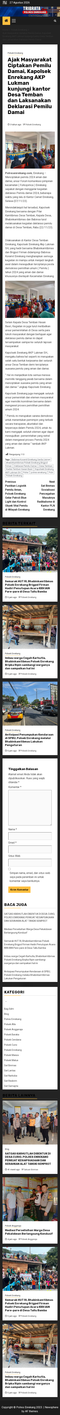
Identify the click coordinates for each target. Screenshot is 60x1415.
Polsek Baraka (11, 1034)
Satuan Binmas (31, 1169)
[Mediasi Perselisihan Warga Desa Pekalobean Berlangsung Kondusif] (30, 1199)
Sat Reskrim (10, 1081)
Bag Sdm (9, 1008)
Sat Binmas (10, 1065)
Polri (51, 472)
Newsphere (51, 1407)
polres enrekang (38, 472)
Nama (12, 829)
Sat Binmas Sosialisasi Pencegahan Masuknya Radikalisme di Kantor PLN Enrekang (46, 495)
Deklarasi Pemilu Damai (25, 466)
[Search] (55, 21)
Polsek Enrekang (15, 53)
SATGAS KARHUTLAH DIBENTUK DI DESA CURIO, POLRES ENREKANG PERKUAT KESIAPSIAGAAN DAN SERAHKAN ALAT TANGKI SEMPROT (29, 917)
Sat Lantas (10, 1070)
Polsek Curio (10, 1044)
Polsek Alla (10, 1024)
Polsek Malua (11, 1060)
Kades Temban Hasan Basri (19, 469)
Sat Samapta (11, 1086)
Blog (6, 1014)
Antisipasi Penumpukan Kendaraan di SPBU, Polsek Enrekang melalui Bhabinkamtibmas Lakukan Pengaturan (29, 739)
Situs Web (14, 855)
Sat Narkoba (10, 1075)
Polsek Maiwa (11, 1055)
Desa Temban (45, 466)
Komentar (14, 787)
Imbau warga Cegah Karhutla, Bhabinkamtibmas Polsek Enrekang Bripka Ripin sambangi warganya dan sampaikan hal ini (29, 663)
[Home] (6, 21)
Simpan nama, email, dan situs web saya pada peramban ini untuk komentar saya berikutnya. (30, 877)
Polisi (25, 472)
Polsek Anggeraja (13, 1029)
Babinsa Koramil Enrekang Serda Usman (31, 459)
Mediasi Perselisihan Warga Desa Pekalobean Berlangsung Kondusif (29, 1232)
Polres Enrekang (12, 1019)
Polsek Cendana (12, 1039)
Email (12, 842)
